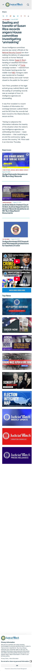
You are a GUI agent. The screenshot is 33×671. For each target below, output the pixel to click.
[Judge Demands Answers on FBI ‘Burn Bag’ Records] (15, 160)
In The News (6, 19)
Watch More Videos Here (17, 290)
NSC (13, 73)
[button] (3, 5)
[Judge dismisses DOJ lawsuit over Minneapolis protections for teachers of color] (15, 229)
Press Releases (7, 202)
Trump (22, 65)
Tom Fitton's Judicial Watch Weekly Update (15, 170)
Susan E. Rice (20, 60)
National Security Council (11, 52)
